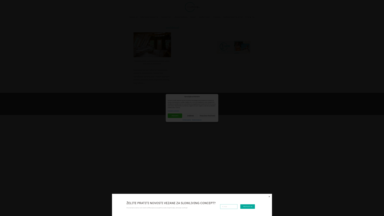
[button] (269, 196)
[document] (192, 108)
